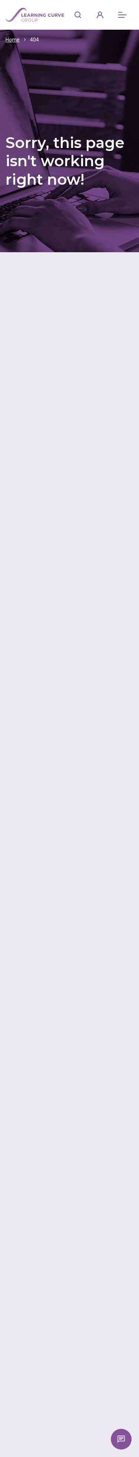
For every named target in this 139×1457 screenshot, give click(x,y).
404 (34, 40)
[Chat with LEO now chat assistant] (121, 1439)
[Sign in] (100, 15)
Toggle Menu (122, 15)
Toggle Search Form (78, 15)
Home (13, 40)
